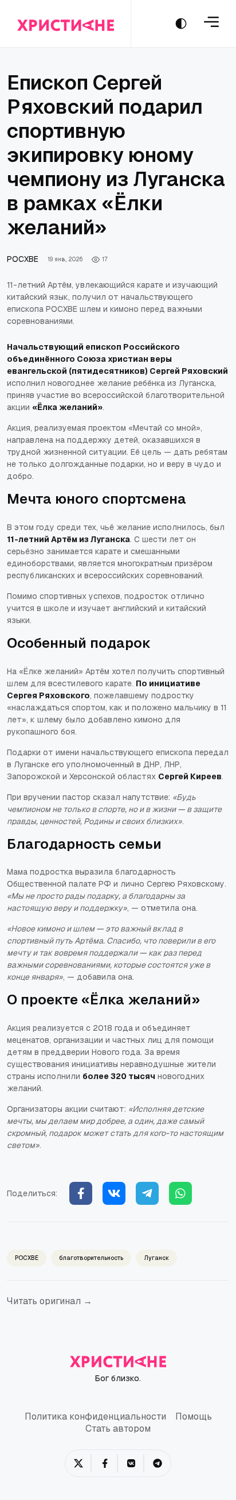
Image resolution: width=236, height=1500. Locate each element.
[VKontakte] (131, 1463)
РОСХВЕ (22, 259)
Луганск (156, 1258)
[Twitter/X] (78, 1463)
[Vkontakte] (114, 1193)
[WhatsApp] (180, 1193)
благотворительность (91, 1258)
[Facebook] (80, 1193)
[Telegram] (147, 1193)
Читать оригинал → (49, 1301)
